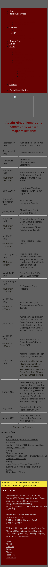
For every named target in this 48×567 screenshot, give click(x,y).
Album (12, 43)
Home (12, 11)
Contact (13, 84)
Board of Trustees (22, 57)
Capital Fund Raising (18, 90)
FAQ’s (8, 549)
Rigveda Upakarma (14, 453)
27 (9, 461)
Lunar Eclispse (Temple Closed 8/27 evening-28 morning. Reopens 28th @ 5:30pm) (23, 467)
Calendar (13, 27)
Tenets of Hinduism (23, 54)
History (22, 73)
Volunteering (20, 79)
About (12, 46)
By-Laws (18, 62)
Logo (16, 65)
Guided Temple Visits (24, 38)
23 (9, 436)
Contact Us (11, 557)
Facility (12, 32)
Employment (20, 82)
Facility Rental (20, 35)
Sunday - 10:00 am (14, 445)
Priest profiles (20, 19)
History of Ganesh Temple (31, 76)
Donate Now (15, 41)
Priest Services (21, 16)
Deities (17, 52)
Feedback (18, 87)
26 (9, 450)
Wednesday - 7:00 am (15, 455)
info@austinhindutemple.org (19, 503)
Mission (18, 49)
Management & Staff (23, 60)
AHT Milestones (26, 71)
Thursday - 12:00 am (15, 472)
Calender (10, 546)
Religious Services (17, 13)
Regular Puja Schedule (24, 22)
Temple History (21, 68)
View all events (21, 24)
